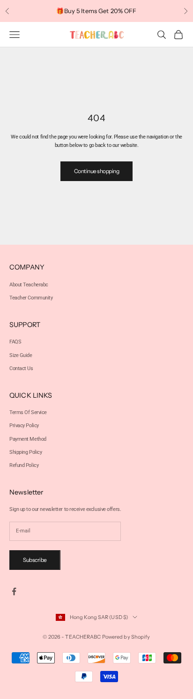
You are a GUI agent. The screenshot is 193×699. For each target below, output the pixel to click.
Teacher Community (31, 298)
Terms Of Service (28, 412)
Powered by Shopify (126, 636)
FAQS (15, 342)
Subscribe (35, 559)
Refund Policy (23, 465)
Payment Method (27, 439)
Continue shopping (96, 171)
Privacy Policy (24, 425)
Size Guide (20, 355)
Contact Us (21, 368)
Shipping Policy (25, 452)
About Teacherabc (28, 285)
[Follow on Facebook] (14, 591)
